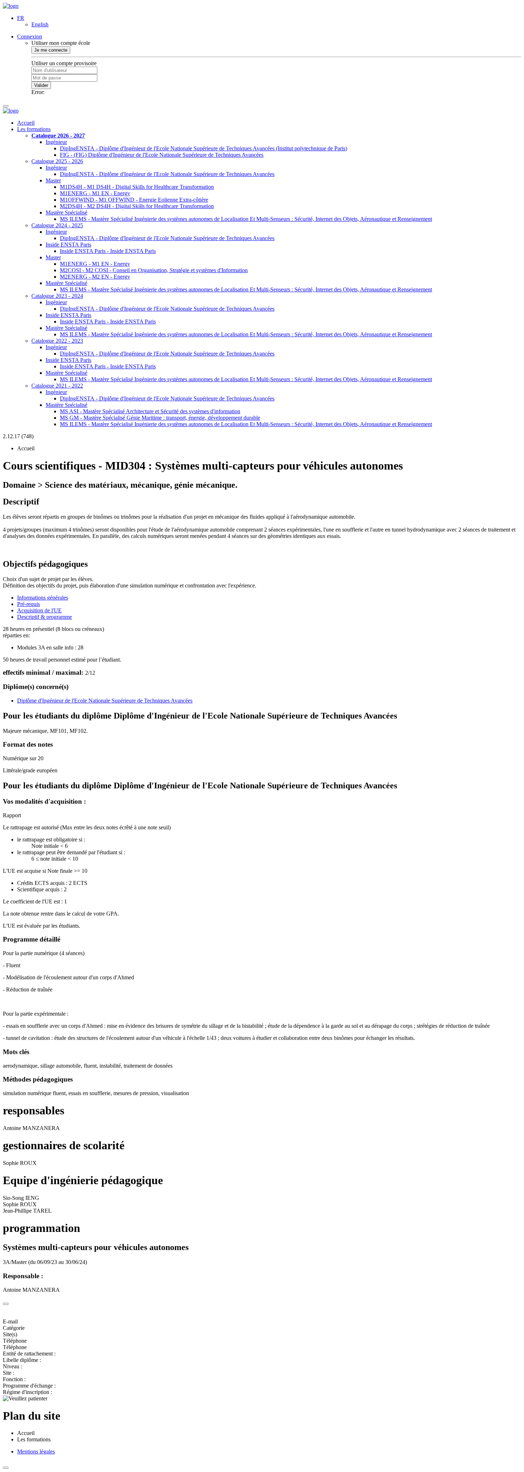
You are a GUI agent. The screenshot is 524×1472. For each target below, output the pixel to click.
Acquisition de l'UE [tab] (39, 610)
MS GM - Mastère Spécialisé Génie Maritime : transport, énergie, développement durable (160, 418)
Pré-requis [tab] (28, 604)
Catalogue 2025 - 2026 (57, 161)
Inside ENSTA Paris (68, 245)
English (39, 24)
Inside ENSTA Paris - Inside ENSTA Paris (108, 251)
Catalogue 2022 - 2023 (57, 341)
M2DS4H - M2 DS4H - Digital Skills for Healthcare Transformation (137, 206)
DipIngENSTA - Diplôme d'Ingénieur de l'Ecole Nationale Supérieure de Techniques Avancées (167, 174)
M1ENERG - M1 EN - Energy (95, 193)
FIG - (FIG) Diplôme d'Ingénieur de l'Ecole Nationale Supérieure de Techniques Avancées (161, 155)
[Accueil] (11, 6)
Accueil (26, 123)
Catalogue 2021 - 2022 (57, 386)
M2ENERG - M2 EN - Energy (95, 277)
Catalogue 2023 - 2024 (57, 296)
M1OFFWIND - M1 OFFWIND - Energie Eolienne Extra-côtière (134, 200)
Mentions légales (36, 1451)
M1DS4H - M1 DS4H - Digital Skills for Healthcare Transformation (137, 187)
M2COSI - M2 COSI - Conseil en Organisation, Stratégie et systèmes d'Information (154, 270)
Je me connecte (50, 50)
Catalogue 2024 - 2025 (57, 225)
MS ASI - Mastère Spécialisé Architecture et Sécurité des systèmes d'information (150, 411)
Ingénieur (56, 142)
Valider (41, 85)
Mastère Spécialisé (66, 212)
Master (53, 180)
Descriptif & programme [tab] (44, 617)
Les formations (34, 129)
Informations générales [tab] (42, 598)
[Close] (6, 1304)
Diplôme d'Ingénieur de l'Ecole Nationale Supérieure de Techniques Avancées (104, 701)
